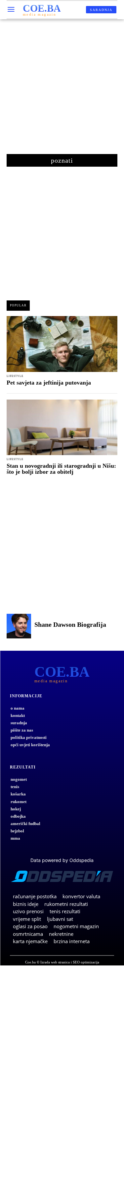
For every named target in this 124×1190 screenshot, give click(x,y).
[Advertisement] (62, 90)
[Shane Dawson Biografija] (19, 626)
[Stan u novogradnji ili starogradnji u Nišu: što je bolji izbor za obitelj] (62, 427)
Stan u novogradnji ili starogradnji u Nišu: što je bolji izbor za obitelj (61, 468)
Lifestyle (15, 376)
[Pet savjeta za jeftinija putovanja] (62, 344)
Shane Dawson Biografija (70, 624)
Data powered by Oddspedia (62, 860)
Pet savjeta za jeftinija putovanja (49, 382)
